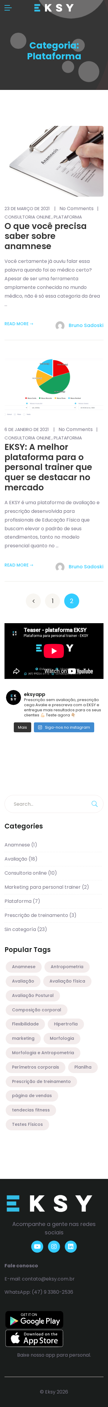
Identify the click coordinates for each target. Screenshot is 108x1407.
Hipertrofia (66, 1024)
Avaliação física (67, 981)
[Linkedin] (71, 1247)
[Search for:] (54, 804)
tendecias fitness (31, 1110)
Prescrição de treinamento (40, 915)
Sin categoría (25, 929)
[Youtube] (37, 1247)
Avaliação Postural (33, 995)
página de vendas (32, 1096)
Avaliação (21, 858)
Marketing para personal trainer (46, 887)
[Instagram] (54, 1247)
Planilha (83, 1067)
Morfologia (62, 1038)
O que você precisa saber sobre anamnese (45, 236)
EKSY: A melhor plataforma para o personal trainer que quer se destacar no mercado (48, 467)
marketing (23, 1038)
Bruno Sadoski (86, 325)
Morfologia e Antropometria (43, 1053)
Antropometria (67, 967)
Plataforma (68, 217)
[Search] (95, 804)
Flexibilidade (25, 1024)
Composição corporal (36, 1010)
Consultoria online (27, 217)
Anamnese (20, 844)
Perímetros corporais (35, 1067)
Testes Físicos (27, 1124)
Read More (16, 324)
